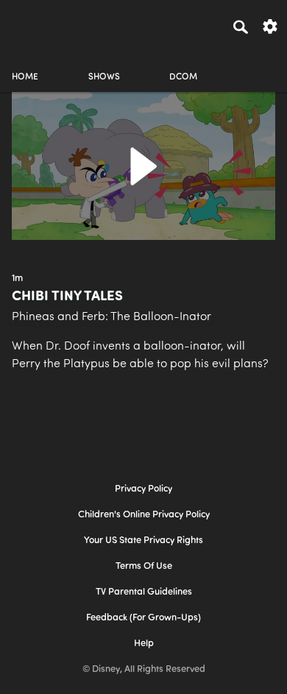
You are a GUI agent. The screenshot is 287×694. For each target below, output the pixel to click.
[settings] (270, 25)
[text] (17, 279)
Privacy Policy (143, 489)
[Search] (240, 26)
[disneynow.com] (38, 24)
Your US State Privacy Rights (143, 540)
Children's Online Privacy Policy (144, 515)
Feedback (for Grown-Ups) (143, 618)
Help (144, 643)
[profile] (262, 64)
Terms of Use (144, 566)
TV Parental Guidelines (144, 592)
